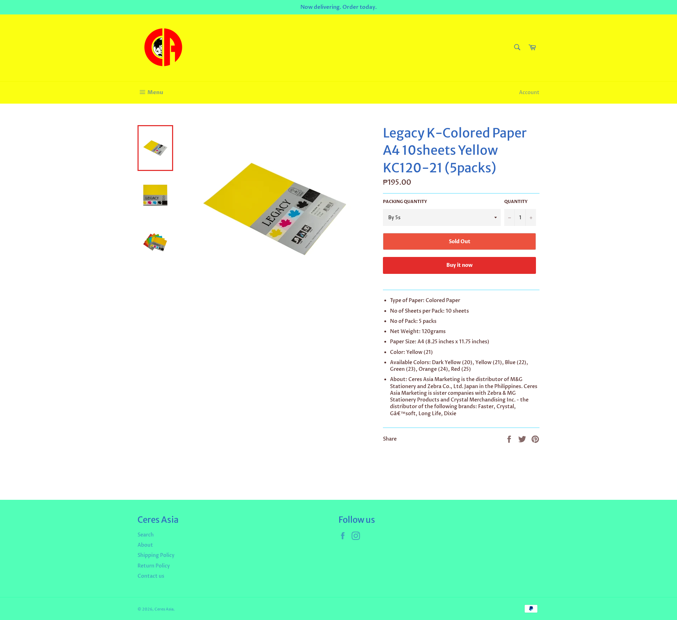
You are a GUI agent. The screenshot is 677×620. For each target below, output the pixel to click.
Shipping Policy (156, 555)
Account (529, 92)
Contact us (151, 576)
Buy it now (459, 265)
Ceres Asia (163, 609)
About (145, 545)
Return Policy (154, 566)
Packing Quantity (405, 201)
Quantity (515, 201)
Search (146, 535)
